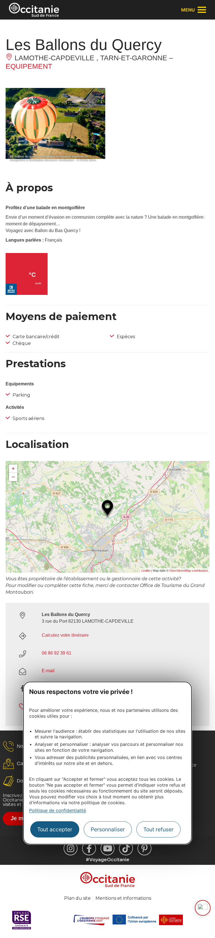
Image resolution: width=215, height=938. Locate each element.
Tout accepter (54, 829)
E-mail (48, 670)
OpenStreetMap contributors (188, 570)
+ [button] (13, 468)
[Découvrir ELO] (203, 908)
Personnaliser (108, 829)
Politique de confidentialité (57, 810)
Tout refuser (158, 829)
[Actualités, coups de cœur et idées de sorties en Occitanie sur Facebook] (89, 848)
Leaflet (145, 570)
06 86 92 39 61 (56, 653)
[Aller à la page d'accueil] (34, 10)
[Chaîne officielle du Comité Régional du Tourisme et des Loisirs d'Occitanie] (107, 848)
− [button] (13, 476)
